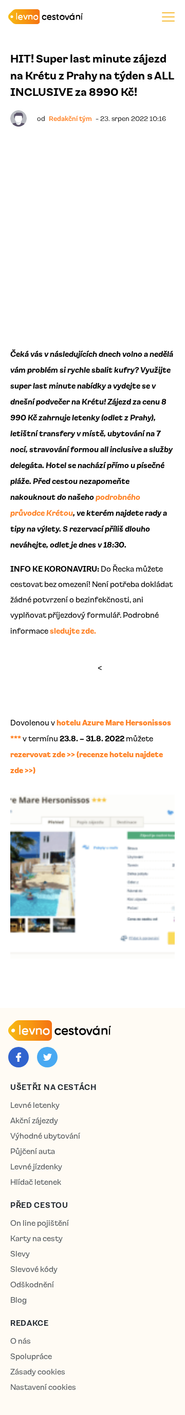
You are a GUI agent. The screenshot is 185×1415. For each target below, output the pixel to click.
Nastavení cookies (43, 1387)
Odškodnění (32, 1284)
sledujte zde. (73, 630)
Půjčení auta (32, 1151)
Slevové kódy (34, 1269)
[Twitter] (47, 1057)
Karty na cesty (36, 1238)
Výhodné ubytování (45, 1136)
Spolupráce (31, 1356)
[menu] (168, 16)
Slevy (20, 1254)
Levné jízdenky (36, 1166)
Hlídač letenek (35, 1182)
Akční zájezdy (34, 1120)
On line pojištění (39, 1223)
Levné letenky (35, 1105)
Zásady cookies (37, 1372)
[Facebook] (18, 1057)
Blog (18, 1300)
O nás (20, 1341)
